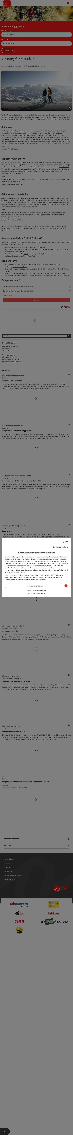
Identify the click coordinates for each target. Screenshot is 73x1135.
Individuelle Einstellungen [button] (36, 590)
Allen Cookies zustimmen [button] (35, 586)
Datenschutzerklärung (60, 547)
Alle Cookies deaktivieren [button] (36, 594)
